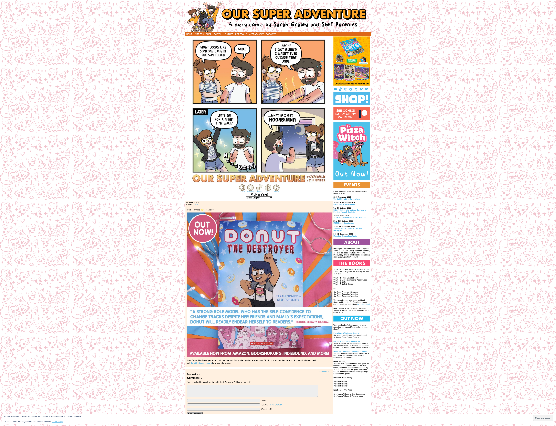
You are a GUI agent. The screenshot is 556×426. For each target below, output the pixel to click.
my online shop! (363, 304)
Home (189, 34)
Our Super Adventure (278, 16)
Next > (268, 191)
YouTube (228, 34)
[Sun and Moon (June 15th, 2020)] (259, 183)
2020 (196, 205)
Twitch (218, 34)
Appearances (256, 34)
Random (259, 191)
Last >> (276, 191)
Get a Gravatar (276, 405)
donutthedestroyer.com (201, 363)
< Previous (250, 191)
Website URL (267, 409)
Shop (209, 34)
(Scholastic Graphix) (350, 351)
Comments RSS (325, 372)
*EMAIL (271, 405)
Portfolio (241, 34)
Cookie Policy (57, 422)
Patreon (199, 34)
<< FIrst (242, 191)
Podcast (271, 34)
